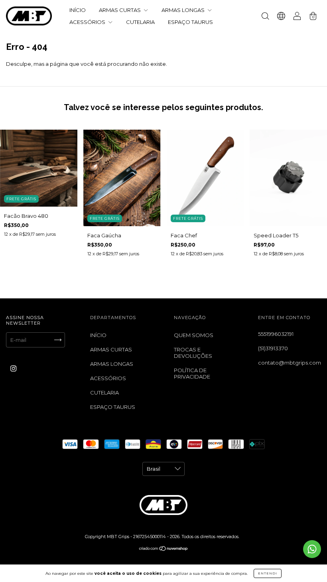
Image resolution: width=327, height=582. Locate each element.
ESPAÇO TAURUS (190, 22)
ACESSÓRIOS (87, 22)
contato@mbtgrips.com (289, 362)
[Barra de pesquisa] (265, 17)
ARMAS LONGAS (184, 10)
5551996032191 (276, 334)
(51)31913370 (273, 348)
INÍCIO (77, 10)
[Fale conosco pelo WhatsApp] (312, 549)
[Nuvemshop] (164, 549)
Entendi (267, 573)
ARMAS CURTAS (120, 10)
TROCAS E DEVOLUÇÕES (193, 352)
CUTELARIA (140, 22)
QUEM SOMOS (193, 335)
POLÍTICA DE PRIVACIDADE (192, 373)
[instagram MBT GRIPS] (13, 368)
